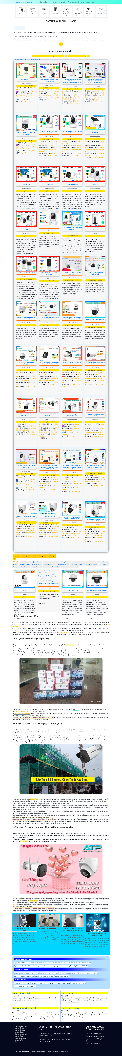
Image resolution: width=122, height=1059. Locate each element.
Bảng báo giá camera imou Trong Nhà (62, 966)
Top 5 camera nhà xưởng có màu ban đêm (79, 963)
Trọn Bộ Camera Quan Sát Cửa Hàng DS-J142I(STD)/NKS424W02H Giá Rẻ (72, 81)
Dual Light (42, 56)
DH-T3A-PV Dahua (49, 516)
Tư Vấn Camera (90, 2)
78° (48, 56)
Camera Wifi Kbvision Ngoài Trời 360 (24, 976)
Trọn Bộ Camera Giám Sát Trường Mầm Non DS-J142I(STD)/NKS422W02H (95, 81)
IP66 (89, 56)
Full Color (61, 56)
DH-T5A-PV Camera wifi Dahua (26, 516)
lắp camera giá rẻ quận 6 (94, 1043)
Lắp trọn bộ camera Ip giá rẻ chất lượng (24, 986)
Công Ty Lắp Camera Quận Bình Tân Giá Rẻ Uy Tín (84, 564)
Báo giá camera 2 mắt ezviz (42, 966)
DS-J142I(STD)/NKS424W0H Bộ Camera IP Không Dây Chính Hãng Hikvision (49, 467)
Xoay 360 (70, 56)
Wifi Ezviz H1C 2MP (26, 79)
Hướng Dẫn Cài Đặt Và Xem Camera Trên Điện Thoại (45, 567)
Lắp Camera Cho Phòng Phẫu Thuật (25, 1008)
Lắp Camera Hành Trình (70, 993)
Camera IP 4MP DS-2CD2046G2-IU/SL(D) (31, 564)
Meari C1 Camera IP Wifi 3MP (26, 273)
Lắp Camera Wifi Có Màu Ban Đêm (44, 976)
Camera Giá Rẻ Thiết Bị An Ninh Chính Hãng (27, 59)
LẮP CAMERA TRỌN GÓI (59, 2)
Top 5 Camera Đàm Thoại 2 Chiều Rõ (24, 966)
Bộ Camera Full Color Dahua (38, 983)
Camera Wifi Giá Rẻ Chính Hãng (67, 973)
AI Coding (83, 56)
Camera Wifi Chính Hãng (61, 21)
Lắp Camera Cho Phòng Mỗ (71, 1008)
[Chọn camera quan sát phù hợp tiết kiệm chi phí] (105, 12)
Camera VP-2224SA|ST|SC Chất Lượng (31, 562)
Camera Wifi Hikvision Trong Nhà (49, 973)
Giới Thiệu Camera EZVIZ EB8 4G (48, 929)
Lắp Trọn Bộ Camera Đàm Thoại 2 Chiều (59, 983)
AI (65, 56)
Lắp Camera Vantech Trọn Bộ (22, 983)
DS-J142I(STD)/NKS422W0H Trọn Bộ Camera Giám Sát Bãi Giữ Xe (72, 467)
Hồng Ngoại (54, 56)
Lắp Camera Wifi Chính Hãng (75, 2)
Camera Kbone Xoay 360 (62, 976)
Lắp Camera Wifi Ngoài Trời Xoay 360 (88, 973)
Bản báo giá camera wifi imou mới (57, 963)
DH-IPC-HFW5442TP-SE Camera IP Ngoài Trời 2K (57, 562)
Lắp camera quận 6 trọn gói (95, 1036)
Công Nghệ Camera (44, 2)
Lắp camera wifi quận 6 (93, 1033)
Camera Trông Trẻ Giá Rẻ (21, 993)
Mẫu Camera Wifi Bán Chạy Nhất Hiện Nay (97, 934)
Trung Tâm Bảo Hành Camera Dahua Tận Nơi (56, 564)
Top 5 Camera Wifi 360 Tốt (21, 963)
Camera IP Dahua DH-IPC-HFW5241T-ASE (83, 562)
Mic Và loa (35, 56)
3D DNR (77, 56)
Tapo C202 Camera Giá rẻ (49, 227)
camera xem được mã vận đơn (38, 963)
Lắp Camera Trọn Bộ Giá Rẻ (78, 983)
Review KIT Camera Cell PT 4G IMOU (25, 929)
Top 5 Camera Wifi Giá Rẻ (81, 966)
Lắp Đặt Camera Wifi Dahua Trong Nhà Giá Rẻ (26, 973)
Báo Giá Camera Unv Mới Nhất (70, 567)
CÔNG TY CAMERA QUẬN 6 (23, 2)
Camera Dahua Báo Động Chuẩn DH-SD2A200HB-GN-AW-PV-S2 (73, 930)
